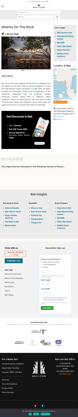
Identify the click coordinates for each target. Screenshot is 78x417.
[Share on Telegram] (21, 159)
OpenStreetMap (68, 98)
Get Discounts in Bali (19, 116)
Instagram (60, 116)
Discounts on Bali (64, 208)
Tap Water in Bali (11, 222)
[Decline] (75, 413)
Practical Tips (36, 215)
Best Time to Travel (12, 212)
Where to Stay (36, 208)
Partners (17, 125)
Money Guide (10, 225)
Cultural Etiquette (12, 208)
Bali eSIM (60, 43)
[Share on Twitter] (10, 159)
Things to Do (36, 223)
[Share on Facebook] (6, 159)
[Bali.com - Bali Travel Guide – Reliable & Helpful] (39, 6)
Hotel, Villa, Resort (64, 46)
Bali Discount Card (64, 33)
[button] (2, 6)
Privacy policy (45, 414)
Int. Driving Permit (34, 1)
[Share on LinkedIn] (17, 159)
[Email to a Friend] (14, 159)
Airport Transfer (63, 50)
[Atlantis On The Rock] (65, 82)
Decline (36, 414)
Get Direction (65, 374)
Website (59, 119)
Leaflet (55, 98)
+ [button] (56, 70)
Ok (30, 414)
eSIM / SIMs (45, 1)
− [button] (56, 73)
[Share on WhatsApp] (3, 159)
